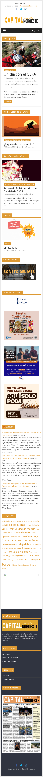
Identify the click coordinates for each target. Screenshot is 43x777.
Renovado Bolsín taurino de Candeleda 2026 (20, 190)
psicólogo (15, 556)
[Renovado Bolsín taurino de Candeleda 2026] (21, 161)
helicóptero (35, 81)
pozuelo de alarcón (19, 551)
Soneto (20, 560)
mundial (38, 544)
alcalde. (13, 521)
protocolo (29, 84)
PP (31, 552)
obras (30, 548)
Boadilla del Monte (13, 525)
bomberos (7, 81)
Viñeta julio (10, 247)
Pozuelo (5, 552)
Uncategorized (9, 70)
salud (21, 556)
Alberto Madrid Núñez (26, 194)
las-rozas (22, 540)
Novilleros (22, 548)
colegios (28, 525)
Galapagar (32, 536)
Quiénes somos (8, 679)
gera (28, 81)
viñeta (22, 565)
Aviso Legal (6, 654)
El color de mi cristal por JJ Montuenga (17, 140)
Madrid (14, 544)
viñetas (4, 568)
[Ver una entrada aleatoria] (38, 30)
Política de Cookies (9, 661)
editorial (10, 532)
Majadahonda (26, 544)
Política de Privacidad (10, 658)
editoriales (17, 532)
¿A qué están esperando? (19, 144)
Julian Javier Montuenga (26, 147)
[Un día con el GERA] (21, 43)
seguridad (13, 560)
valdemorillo (15, 565)
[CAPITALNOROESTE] (20, 621)
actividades (6, 521)
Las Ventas (6, 544)
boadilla (36, 521)
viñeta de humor (30, 565)
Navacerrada (20, 84)
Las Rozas (33, 540)
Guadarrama (9, 540)
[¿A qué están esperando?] (21, 117)
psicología (6, 555)
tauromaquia (31, 559)
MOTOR (9, 427)
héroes (6, 84)
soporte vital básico (18, 87)
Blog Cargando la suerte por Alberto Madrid (19, 184)
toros (6, 564)
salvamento (7, 87)
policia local (37, 548)
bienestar (29, 521)
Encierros (34, 533)
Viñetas (7, 244)
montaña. (12, 84)
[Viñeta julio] (21, 220)
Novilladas (11, 548)
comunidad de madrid (19, 81)
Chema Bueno (25, 78)
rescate (35, 84)
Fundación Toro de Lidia (18, 537)
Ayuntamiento (20, 521)
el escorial (26, 532)
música (4, 548)
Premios (35, 552)
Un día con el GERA (20, 74)
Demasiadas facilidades (28, 6)
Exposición (5, 537)
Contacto (5, 675)
